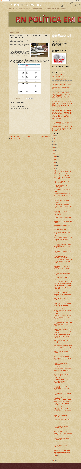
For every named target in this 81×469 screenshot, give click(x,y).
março (55, 170)
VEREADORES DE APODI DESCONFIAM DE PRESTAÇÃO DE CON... (61, 387)
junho (55, 165)
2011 (54, 460)
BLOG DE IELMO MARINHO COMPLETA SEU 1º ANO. (63, 283)
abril (55, 168)
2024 (54, 138)
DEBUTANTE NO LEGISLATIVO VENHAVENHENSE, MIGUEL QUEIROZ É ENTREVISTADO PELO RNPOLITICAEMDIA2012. (62, 129)
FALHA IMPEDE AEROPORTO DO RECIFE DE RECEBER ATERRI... (61, 264)
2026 (54, 135)
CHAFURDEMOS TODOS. (58, 216)
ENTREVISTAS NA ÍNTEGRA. (57, 74)
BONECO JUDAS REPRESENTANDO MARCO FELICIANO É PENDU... (61, 209)
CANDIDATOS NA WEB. (58, 395)
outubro (55, 159)
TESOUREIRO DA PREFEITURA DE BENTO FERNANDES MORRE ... (61, 186)
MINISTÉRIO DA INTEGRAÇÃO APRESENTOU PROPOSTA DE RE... (61, 416)
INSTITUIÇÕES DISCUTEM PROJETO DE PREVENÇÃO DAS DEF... (61, 382)
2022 (54, 141)
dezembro (55, 156)
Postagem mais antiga (45, 136)
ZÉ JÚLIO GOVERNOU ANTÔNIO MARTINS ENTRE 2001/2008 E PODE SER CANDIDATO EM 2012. (60, 97)
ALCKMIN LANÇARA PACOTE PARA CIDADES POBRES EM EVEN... (61, 372)
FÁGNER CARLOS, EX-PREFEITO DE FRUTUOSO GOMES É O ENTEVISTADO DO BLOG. (62, 95)
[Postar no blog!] (29, 98)
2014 (54, 153)
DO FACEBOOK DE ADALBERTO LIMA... (60, 277)
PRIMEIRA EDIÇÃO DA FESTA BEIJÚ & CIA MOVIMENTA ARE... (61, 212)
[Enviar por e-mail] (28, 98)
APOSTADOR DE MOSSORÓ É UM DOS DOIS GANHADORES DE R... (61, 182)
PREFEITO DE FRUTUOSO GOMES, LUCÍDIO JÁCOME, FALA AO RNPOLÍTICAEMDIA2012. (61, 90)
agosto (55, 162)
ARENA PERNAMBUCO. (58, 220)
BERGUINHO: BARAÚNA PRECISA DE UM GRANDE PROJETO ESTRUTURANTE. (60, 118)
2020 (54, 144)
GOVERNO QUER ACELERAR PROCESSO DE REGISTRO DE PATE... (61, 249)
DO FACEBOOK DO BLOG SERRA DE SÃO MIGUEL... (63, 399)
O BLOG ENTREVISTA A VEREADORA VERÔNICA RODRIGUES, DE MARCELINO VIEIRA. (60, 99)
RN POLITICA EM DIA (25, 5)
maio (55, 167)
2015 (54, 152)
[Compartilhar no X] (30, 98)
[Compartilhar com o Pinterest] (32, 98)
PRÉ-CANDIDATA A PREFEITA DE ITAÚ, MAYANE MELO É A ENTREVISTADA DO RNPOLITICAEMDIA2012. (62, 108)
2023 (54, 139)
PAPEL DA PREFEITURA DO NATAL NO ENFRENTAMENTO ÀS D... (60, 406)
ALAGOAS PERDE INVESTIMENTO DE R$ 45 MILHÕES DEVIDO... (61, 439)
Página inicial (13, 29)
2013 (54, 155)
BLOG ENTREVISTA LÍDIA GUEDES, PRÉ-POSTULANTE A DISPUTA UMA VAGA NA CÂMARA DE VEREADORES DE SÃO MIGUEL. (62, 113)
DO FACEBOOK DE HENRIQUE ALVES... (60, 173)
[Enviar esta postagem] (26, 98)
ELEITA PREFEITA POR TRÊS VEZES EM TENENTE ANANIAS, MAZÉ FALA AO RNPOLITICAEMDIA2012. (61, 116)
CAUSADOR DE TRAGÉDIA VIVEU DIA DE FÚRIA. (62, 189)
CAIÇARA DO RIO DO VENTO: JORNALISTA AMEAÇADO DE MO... (61, 375)
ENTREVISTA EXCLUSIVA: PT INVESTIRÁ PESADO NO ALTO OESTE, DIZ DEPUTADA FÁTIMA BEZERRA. (61, 101)
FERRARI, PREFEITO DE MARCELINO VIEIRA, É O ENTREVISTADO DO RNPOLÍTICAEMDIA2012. (60, 93)
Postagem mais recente (14, 136)
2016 (54, 150)
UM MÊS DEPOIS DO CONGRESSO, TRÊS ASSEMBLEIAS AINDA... (61, 306)
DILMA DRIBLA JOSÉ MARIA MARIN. (60, 229)
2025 (54, 136)
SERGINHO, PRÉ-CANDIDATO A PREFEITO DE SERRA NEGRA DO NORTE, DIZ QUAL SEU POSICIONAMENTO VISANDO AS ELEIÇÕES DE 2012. (61, 82)
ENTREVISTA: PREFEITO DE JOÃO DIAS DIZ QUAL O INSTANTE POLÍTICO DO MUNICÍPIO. (61, 76)
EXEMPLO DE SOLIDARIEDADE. (59, 256)
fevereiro (55, 455)
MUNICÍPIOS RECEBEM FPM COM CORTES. (61, 370)
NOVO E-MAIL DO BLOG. (58, 297)
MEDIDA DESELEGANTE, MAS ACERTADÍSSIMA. (62, 225)
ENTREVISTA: (62, 79)
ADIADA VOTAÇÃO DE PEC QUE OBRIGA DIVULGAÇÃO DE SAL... (61, 427)
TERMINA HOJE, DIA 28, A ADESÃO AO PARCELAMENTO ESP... (60, 364)
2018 (54, 147)
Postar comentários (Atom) (15, 138)
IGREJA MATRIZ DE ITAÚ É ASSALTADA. (61, 257)
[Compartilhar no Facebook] (31, 98)
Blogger (53, 466)
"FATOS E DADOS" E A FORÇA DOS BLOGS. (61, 200)
